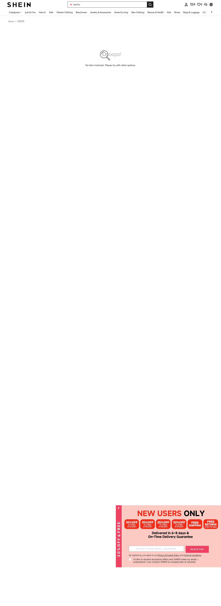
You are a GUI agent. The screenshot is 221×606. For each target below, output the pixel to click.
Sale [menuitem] (51, 12)
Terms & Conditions (192, 555)
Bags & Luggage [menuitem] (191, 12)
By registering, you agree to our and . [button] (165, 555)
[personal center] (186, 4)
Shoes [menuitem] (177, 12)
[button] (206, 4)
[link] (192, 4)
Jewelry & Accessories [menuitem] (100, 12)
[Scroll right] (211, 12)
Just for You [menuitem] (30, 12)
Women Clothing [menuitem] (64, 12)
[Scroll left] (208, 12)
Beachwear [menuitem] (81, 12)
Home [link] (11, 21)
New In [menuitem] (42, 12)
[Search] (150, 4)
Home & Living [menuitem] (121, 12)
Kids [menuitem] (169, 12)
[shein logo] (19, 4)
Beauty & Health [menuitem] (156, 12)
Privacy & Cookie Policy (168, 555)
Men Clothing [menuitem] (137, 12)
